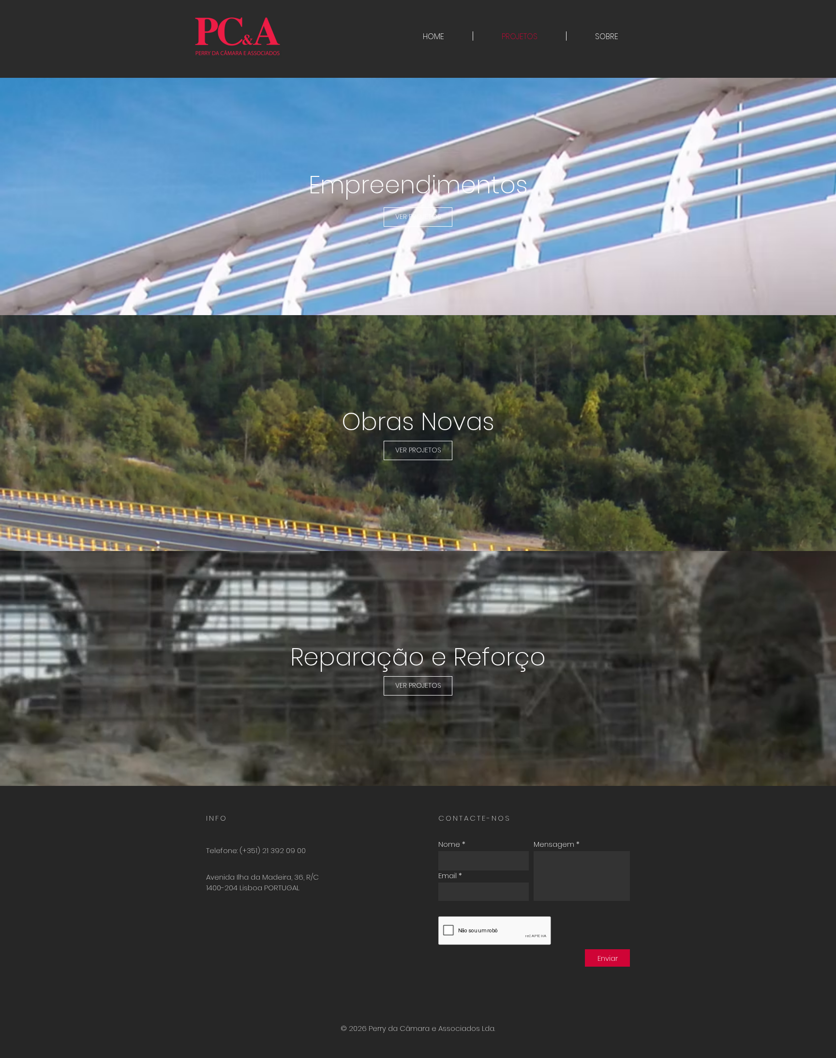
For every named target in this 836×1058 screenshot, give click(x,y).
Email (447, 875)
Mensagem (554, 844)
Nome (449, 844)
